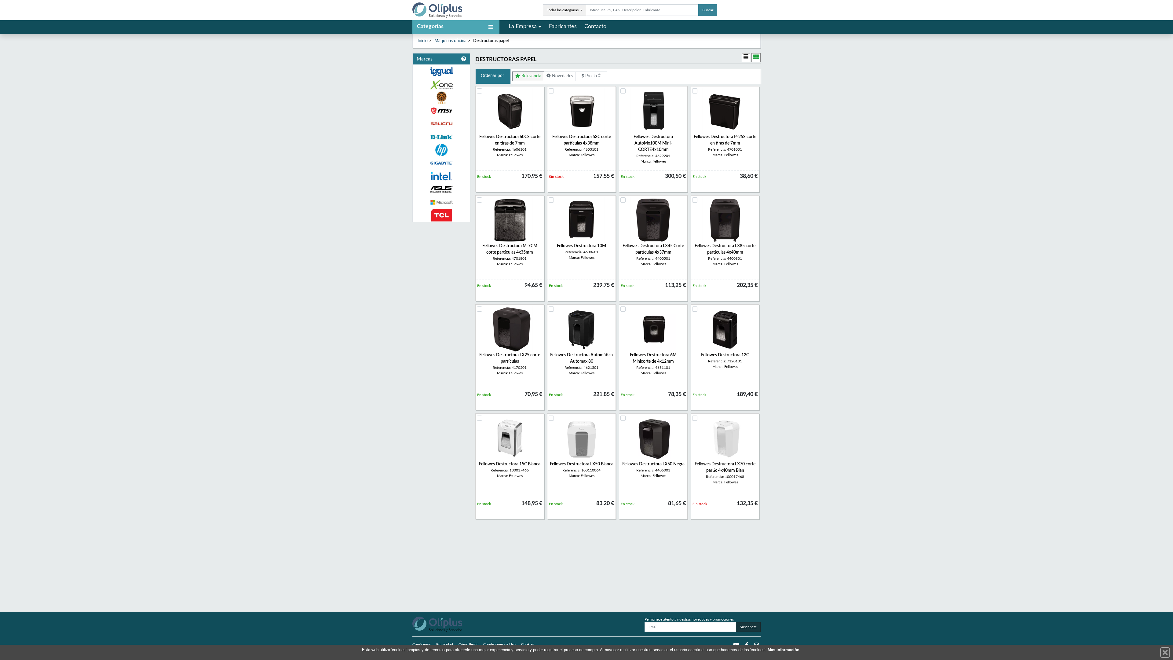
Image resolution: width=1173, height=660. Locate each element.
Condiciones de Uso (499, 644)
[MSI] (441, 110)
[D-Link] (441, 137)
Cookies (527, 644)
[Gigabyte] (441, 163)
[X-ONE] (441, 84)
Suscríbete (748, 627)
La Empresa (523, 26)
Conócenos (421, 644)
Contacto (595, 26)
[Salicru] (441, 123)
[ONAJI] (441, 98)
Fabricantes (563, 26)
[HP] (441, 150)
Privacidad (444, 644)
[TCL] (441, 215)
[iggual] (441, 71)
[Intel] (441, 176)
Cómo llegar (468, 644)
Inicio (423, 41)
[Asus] (441, 189)
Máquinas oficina (450, 41)
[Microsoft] (441, 202)
